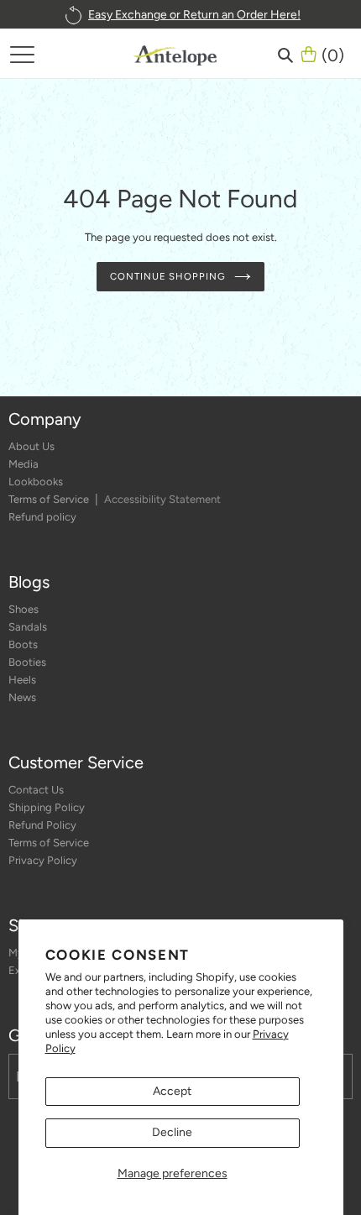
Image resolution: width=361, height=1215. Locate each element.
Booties (27, 662)
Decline (172, 1132)
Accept (172, 1091)
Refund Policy (42, 825)
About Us (31, 446)
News (22, 697)
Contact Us (36, 789)
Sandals (27, 627)
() (333, 53)
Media (23, 464)
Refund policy (42, 517)
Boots (23, 644)
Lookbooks (35, 481)
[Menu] (22, 53)
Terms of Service (50, 499)
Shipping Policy (46, 807)
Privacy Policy (42, 860)
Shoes (23, 609)
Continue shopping (167, 276)
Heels (22, 679)
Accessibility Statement (162, 499)
